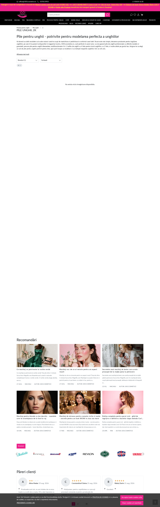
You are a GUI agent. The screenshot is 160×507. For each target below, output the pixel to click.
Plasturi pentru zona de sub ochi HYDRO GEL (52, 5)
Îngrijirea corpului (33, 20)
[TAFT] (39, 458)
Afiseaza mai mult (23, 54)
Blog (71, 23)
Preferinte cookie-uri (26, 503)
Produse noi (63, 23)
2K (18, 65)
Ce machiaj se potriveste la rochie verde (33, 369)
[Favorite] (135, 14)
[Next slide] (143, 454)
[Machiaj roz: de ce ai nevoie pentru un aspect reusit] (79, 355)
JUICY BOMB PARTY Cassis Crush (85, 5)
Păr (43, 20)
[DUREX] (71, 458)
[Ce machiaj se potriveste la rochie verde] (37, 355)
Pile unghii (36, 27)
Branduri (21, 446)
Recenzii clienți (80, 23)
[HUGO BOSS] (121, 458)
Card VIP (98, 23)
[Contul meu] (138, 14)
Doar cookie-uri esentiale (131, 503)
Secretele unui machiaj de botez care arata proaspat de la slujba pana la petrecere (120, 371)
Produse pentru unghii (55, 20)
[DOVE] (104, 458)
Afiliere (90, 23)
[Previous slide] (16, 454)
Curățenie (106, 20)
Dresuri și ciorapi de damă (91, 20)
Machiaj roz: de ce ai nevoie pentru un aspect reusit (78, 371)
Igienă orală (75, 20)
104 (111, 5)
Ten (23, 20)
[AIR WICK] (22, 458)
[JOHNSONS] (55, 458)
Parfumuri (8, 20)
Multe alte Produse (63, 7)
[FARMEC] (88, 458)
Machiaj (17, 20)
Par (111, 431)
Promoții (152, 20)
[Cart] (142, 14)
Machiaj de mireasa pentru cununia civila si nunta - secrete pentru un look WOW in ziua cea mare (79, 417)
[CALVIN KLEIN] (137, 458)
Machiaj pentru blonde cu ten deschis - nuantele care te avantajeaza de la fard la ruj (36, 417)
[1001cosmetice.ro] (28, 14)
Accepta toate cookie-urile (132, 497)
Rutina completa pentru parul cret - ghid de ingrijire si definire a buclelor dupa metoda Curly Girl (122, 417)
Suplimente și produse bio (121, 20)
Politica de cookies (101, 497)
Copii (67, 20)
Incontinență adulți (139, 20)
